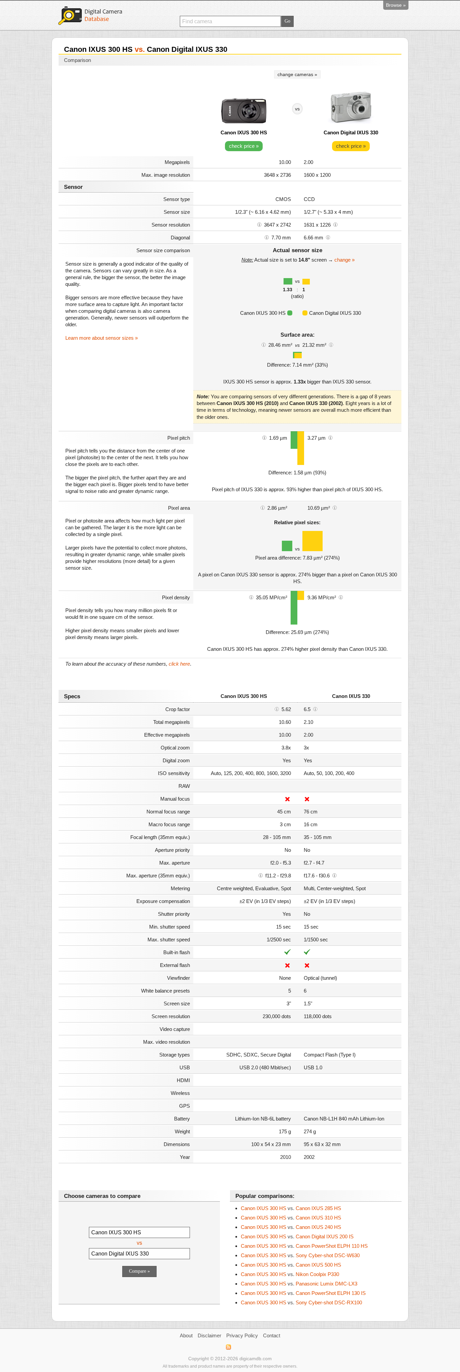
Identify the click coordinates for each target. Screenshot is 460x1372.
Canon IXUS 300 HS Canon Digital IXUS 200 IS (297, 1236)
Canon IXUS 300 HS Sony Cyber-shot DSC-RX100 (301, 1302)
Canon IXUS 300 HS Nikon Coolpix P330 (290, 1274)
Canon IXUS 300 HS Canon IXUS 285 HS (291, 1208)
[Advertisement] (125, 112)
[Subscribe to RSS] (228, 1347)
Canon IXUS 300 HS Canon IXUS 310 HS (291, 1217)
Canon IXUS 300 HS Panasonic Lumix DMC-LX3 (299, 1283)
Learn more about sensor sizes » (101, 338)
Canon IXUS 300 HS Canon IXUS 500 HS (291, 1265)
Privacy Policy (242, 1335)
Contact (271, 1335)
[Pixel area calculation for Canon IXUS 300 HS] (262, 507)
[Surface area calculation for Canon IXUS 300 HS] (263, 344)
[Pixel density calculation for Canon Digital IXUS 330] (340, 597)
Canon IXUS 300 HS (244, 132)
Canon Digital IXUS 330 (351, 132)
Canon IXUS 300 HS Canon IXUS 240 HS (291, 1227)
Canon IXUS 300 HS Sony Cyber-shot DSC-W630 (300, 1255)
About (186, 1335)
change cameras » (297, 74)
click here (179, 664)
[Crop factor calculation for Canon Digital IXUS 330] (315, 708)
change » (344, 260)
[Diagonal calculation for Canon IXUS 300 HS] (266, 237)
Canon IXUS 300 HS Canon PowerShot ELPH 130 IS (303, 1293)
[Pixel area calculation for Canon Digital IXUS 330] (334, 507)
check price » (244, 146)
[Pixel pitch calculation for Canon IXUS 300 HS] (264, 437)
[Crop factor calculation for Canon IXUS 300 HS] (276, 708)
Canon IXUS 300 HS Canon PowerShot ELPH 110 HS (304, 1246)
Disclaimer (209, 1335)
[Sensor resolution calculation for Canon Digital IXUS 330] (335, 224)
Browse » (396, 5)
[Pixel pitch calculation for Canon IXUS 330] (330, 437)
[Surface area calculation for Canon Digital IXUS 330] (331, 344)
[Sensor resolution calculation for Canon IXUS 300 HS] (259, 224)
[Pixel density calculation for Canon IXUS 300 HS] (251, 597)
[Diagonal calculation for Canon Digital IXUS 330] (328, 237)
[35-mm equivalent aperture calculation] (260, 875)
